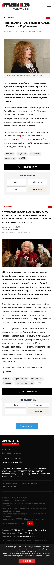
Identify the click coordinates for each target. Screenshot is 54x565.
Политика (6, 468)
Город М (14, 474)
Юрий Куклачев (20, 379)
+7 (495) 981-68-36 (11, 458)
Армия (4, 476)
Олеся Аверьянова (10, 230)
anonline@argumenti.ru (12, 462)
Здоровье (13, 471)
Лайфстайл (22, 471)
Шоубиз (42, 468)
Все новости (24, 483)
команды (7, 383)
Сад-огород (25, 474)
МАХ (16, 189)
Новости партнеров (9, 486)
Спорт (4, 471)
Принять (27, 561)
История (34, 474)
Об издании (6, 483)
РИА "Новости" (37, 32)
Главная (15, 483)
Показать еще (27, 426)
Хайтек (12, 476)
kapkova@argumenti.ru (26, 536)
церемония (10, 158)
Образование (44, 474)
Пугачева (22, 154)
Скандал (19, 476)
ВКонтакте (37, 182)
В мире (25, 468)
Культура (10, 17)
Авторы (34, 483)
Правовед (6, 474)
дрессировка (36, 379)
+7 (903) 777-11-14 (25, 533)
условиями (47, 553)
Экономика (16, 468)
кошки (6, 379)
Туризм (31, 471)
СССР (22, 158)
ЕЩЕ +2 (40, 383)
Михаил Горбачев (18, 135)
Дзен (16, 182)
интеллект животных (24, 383)
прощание (35, 154)
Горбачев (9, 154)
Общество (33, 468)
